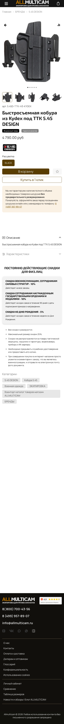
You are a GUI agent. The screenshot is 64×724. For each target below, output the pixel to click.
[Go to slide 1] (27, 87)
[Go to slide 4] (34, 87)
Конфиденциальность (15, 669)
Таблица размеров (13, 694)
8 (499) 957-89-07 (15, 616)
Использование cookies (16, 675)
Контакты (8, 648)
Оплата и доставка (14, 653)
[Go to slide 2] (29, 87)
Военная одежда (14, 386)
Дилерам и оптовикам (15, 659)
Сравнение (9, 689)
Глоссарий (9, 664)
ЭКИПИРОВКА (37, 386)
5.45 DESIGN (35, 11)
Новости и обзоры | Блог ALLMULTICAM (24, 699)
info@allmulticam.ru (17, 623)
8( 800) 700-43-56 (16, 609)
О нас (6, 643)
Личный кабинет (12, 683)
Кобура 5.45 (30, 380)
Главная (6, 11)
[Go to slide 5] (36, 87)
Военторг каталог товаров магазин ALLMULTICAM (24, 393)
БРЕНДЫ (20, 11)
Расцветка (8, 156)
